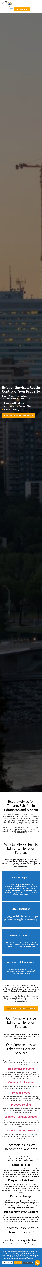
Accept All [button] (18, 1262)
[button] (11, 9)
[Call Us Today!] (37, 1263)
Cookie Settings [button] (8, 1262)
